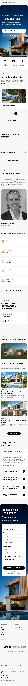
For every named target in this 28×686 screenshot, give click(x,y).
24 (4, 321)
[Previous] (12, 113)
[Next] (16, 113)
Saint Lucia (10, 184)
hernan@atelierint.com (6, 678)
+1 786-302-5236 (5, 675)
